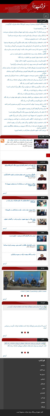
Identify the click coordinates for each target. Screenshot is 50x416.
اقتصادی (42, 393)
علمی (43, 388)
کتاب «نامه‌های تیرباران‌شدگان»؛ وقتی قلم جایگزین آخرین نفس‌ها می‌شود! (25, 42)
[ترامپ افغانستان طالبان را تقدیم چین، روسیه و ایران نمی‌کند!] (42, 248)
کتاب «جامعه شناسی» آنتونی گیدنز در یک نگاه (33, 83)
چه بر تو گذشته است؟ (40, 28)
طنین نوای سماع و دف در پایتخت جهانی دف (19, 140)
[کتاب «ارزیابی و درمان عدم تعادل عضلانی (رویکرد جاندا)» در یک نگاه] (25, 343)
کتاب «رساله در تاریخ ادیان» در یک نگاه (35, 90)
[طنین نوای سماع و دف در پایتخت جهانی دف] (41, 144)
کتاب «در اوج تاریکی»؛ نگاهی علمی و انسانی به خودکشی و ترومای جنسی (25, 119)
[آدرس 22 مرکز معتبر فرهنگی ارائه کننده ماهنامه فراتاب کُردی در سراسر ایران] (25, 315)
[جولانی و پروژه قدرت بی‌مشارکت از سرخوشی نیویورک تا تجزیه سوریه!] (42, 186)
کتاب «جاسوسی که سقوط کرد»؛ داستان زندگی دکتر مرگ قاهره (27, 115)
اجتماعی (43, 379)
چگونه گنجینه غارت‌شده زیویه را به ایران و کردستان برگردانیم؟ (28, 64)
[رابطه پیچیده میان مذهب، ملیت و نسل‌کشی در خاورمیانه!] (42, 212)
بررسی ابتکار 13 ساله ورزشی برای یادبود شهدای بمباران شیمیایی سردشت (24, 32)
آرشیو (4, 193)
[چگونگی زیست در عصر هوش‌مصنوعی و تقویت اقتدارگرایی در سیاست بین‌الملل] (42, 177)
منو (46, 16)
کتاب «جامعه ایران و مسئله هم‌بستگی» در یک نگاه (32, 94)
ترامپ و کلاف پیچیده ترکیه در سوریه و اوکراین (23, 254)
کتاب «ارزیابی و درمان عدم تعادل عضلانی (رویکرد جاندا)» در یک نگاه (26, 80)
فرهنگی (43, 384)
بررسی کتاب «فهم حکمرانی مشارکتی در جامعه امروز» (30, 130)
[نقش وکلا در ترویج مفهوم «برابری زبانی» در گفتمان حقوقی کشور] (42, 222)
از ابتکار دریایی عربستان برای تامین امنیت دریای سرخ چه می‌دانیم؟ (27, 35)
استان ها (42, 374)
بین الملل (42, 370)
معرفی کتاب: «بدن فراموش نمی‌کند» (35, 39)
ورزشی (43, 397)
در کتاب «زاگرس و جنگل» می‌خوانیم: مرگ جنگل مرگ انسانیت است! (26, 87)
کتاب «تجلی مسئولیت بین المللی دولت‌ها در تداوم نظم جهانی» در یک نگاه (25, 97)
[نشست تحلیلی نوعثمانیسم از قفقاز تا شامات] (25, 280)
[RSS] (2, 140)
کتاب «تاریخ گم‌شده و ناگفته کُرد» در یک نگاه (33, 100)
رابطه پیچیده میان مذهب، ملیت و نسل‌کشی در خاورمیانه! (20, 209)
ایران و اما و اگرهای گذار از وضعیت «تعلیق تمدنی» (31, 108)
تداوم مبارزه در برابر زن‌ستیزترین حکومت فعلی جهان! (30, 61)
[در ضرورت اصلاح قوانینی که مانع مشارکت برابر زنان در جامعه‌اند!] (42, 203)
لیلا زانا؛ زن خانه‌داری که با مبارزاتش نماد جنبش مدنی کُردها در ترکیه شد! (25, 46)
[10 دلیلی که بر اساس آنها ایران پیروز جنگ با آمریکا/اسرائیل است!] (42, 168)
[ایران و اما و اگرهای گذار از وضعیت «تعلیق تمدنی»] (42, 238)
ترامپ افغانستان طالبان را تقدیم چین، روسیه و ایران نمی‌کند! (19, 245)
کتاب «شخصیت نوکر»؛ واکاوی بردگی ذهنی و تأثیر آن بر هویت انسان (26, 122)
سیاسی (43, 365)
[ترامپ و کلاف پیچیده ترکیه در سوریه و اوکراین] (42, 257)
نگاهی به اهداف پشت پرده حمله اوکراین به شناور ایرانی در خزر (28, 54)
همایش (43, 402)
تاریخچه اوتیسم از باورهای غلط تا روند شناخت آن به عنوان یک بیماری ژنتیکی (24, 68)
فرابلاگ (43, 407)
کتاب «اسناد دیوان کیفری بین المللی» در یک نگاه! (32, 57)
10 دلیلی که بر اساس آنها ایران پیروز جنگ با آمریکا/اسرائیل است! (27, 112)
